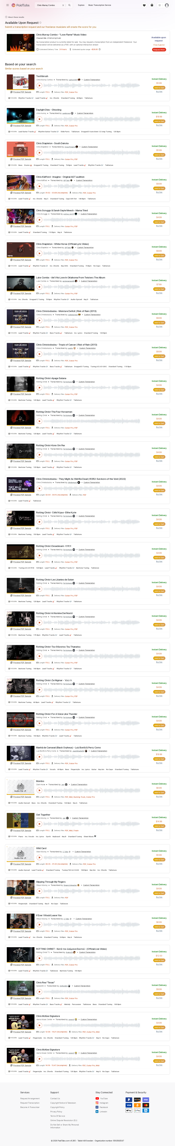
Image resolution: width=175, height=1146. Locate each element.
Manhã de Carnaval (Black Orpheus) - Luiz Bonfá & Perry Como (68, 747)
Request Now (159, 50)
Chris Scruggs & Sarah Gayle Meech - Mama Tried (62, 210)
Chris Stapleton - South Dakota (52, 143)
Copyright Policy (57, 1107)
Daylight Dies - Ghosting (48, 109)
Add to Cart (159, 88)
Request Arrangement (29, 1098)
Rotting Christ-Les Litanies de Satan (55, 579)
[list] (159, 5)
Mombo (40, 781)
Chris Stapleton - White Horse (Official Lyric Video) (62, 244)
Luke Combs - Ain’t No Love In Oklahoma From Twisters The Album (70, 277)
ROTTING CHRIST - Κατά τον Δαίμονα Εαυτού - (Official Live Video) (71, 948)
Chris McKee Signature (48, 1016)
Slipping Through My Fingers (50, 881)
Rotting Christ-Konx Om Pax (50, 445)
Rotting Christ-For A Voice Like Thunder (56, 714)
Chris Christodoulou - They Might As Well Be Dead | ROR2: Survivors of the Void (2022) (81, 478)
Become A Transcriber (30, 1107)
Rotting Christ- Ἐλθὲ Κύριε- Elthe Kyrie (56, 512)
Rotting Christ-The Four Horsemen (54, 411)
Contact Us (55, 1098)
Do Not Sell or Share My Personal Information (64, 1126)
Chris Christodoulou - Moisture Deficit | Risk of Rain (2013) (66, 311)
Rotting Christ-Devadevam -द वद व (53, 546)
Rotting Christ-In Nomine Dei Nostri (54, 613)
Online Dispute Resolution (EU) (63, 1120)
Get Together (43, 814)
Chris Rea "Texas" (45, 982)
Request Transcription (29, 1103)
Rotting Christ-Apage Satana (51, 378)
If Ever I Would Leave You (49, 915)
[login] (167, 5)
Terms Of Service (57, 1116)
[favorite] (144, 5)
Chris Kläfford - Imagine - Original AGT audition (60, 176)
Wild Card (41, 848)
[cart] (152, 5)
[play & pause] (39, 85)
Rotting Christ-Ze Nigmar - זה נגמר (54, 680)
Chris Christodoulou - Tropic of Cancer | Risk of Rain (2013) (66, 344)
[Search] (69, 5)
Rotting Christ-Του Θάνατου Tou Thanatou (58, 646)
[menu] (7, 5)
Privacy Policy (56, 1111)
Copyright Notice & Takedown (63, 1103)
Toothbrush (42, 76)
